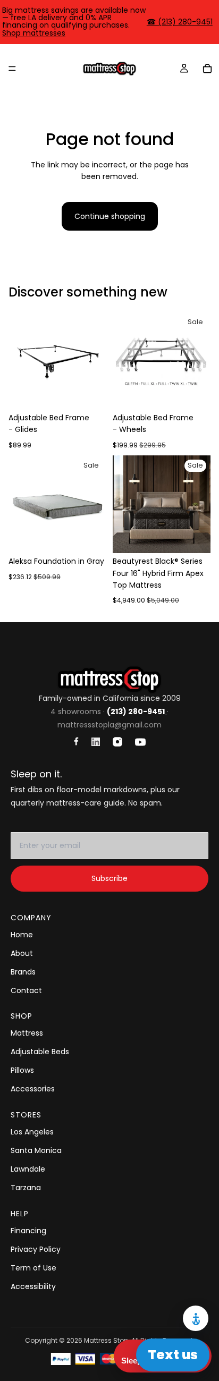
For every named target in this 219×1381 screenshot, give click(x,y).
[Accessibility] (195, 1318)
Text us (173, 1354)
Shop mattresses (33, 33)
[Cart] (207, 68)
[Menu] (12, 68)
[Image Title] (76, 741)
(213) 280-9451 (136, 711)
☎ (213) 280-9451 (180, 21)
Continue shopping (109, 216)
